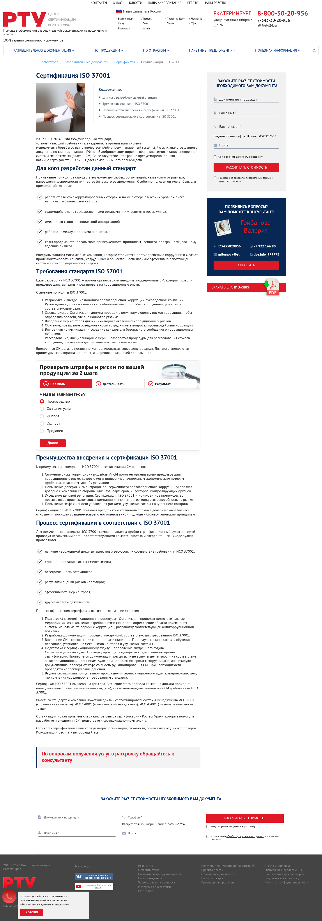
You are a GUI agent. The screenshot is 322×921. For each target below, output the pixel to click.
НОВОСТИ (135, 3)
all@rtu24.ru (267, 25)
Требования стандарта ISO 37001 (126, 104)
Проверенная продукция (218, 882)
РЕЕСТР (192, 3)
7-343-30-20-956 (273, 20)
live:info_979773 (266, 254)
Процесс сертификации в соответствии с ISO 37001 (139, 116)
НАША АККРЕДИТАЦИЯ (165, 3)
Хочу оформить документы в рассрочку (240, 156)
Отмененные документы (218, 874)
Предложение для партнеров (284, 874)
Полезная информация (276, 50)
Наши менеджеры (150, 878)
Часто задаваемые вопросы (156, 882)
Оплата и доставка (277, 866)
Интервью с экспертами (154, 887)
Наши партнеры (212, 878)
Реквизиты (145, 866)
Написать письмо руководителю (160, 874)
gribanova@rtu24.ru (234, 255)
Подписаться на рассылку (281, 878)
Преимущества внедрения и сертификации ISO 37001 (141, 110)
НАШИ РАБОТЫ (215, 3)
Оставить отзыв (148, 870)
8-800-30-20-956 (282, 14)
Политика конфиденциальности (286, 882)
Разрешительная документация (42, 50)
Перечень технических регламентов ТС (228, 866)
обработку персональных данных (252, 178)
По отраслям (155, 50)
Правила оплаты (212, 870)
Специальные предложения (283, 870)
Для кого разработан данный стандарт (130, 97)
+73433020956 (229, 246)
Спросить (246, 265)
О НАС (117, 3)
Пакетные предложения (211, 50)
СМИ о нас (145, 891)
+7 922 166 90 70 (267, 247)
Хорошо (32, 912)
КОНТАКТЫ (99, 3)
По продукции (107, 50)
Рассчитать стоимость (246, 167)
